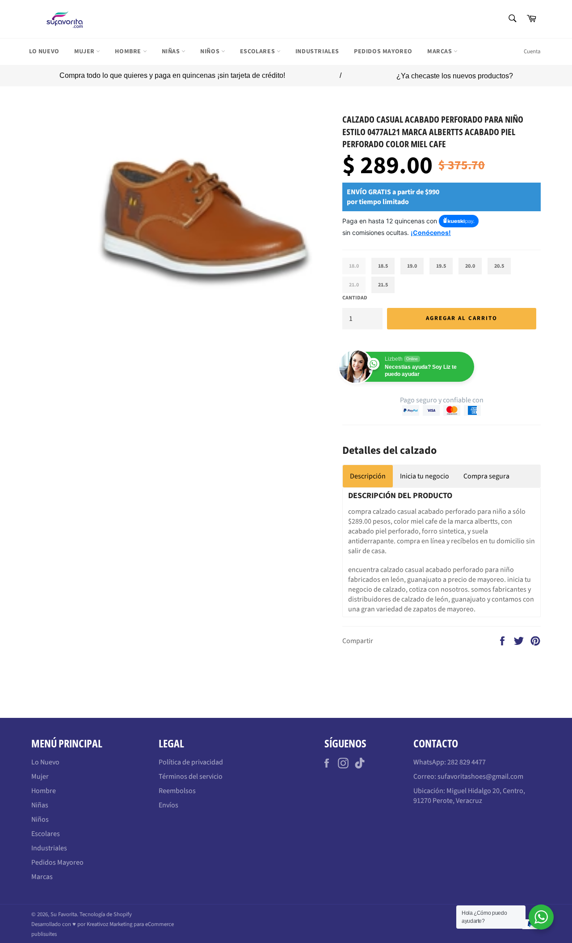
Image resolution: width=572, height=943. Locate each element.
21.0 (354, 285)
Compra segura (486, 476)
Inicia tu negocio (424, 476)
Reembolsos (177, 791)
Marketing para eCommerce (141, 924)
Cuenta (532, 51)
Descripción (368, 476)
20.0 (470, 266)
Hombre (129, 51)
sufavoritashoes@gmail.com (480, 776)
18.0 (354, 266)
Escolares (258, 51)
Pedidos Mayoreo (383, 51)
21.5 (383, 285)
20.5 (499, 266)
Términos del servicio (191, 776)
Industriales (317, 51)
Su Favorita (63, 914)
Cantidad (354, 298)
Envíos (168, 805)
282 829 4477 (466, 762)
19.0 (412, 266)
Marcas (440, 51)
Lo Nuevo (44, 51)
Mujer (85, 51)
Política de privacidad (191, 762)
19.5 (441, 266)
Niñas (172, 51)
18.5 (383, 266)
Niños (210, 51)
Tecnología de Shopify (106, 914)
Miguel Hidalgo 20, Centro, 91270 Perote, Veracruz (469, 796)
